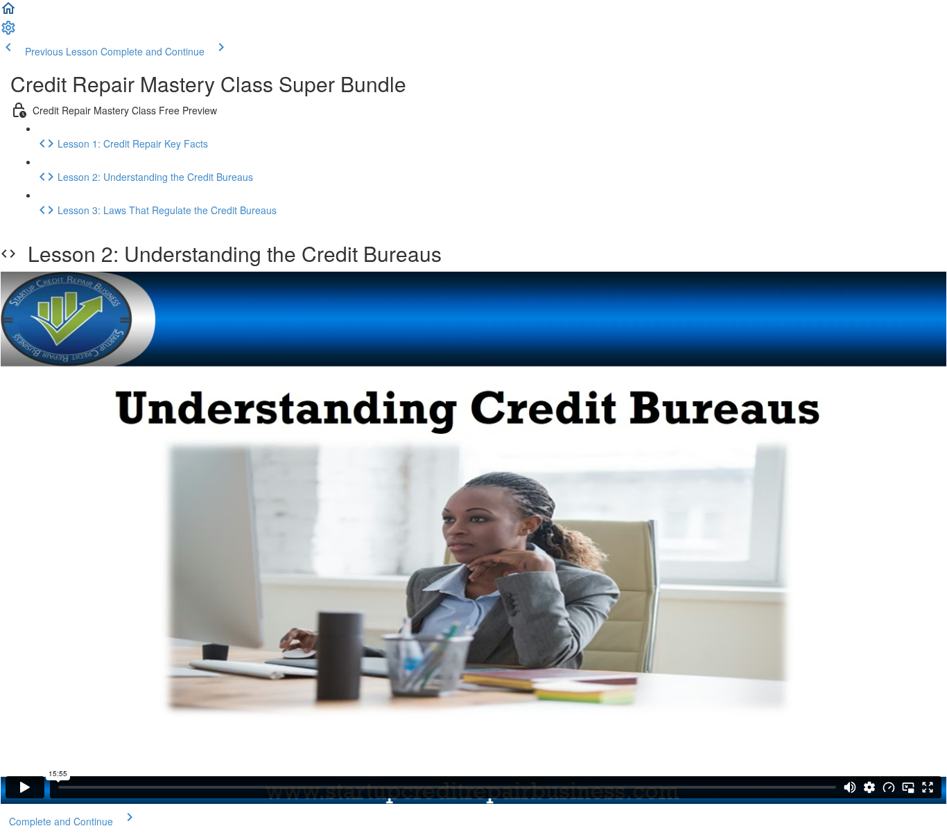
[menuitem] (8, 32)
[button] (8, 12)
